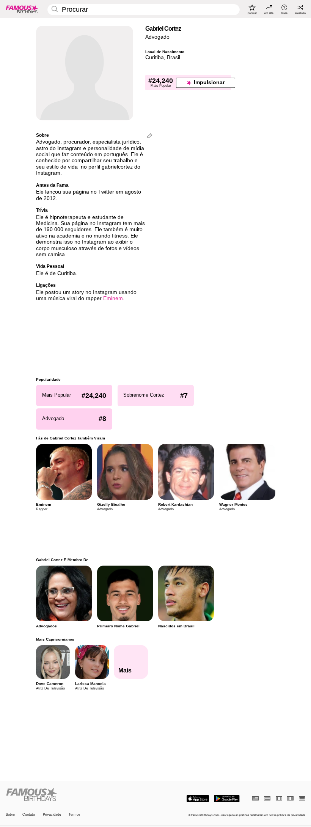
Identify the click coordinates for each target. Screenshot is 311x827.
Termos (74, 814)
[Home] (79, 795)
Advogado (157, 37)
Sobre (10, 814)
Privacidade (52, 814)
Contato (28, 814)
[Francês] (279, 798)
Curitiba (154, 57)
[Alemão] (302, 798)
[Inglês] (255, 798)
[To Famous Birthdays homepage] (22, 9)
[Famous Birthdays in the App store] (197, 798)
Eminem (113, 298)
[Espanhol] (267, 798)
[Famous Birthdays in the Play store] (227, 798)
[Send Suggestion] (149, 137)
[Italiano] (290, 798)
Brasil (173, 57)
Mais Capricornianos (55, 639)
